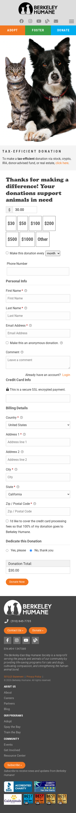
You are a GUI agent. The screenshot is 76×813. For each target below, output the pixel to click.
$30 (11, 223)
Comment (13, 352)
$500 (12, 239)
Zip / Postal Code (19, 504)
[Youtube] (38, 21)
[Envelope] (56, 21)
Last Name (14, 308)
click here (62, 163)
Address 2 (13, 452)
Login (66, 375)
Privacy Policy (34, 676)
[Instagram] (30, 21)
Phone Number (17, 264)
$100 (35, 223)
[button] (71, 21)
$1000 (27, 239)
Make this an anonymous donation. (34, 343)
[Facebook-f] (7, 640)
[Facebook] (21, 21)
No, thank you (43, 550)
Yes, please (18, 550)
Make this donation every (27, 253)
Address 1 (14, 434)
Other (43, 239)
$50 (22, 223)
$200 (49, 223)
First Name (14, 291)
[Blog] (47, 21)
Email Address (17, 325)
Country (12, 417)
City (9, 469)
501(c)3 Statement (14, 676)
